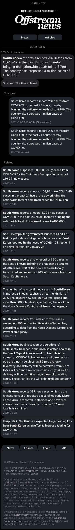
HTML (43, 470)
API (64, 448)
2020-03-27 (10, 434)
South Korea (12, 58)
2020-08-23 (10, 412)
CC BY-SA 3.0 (33, 467)
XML (63, 470)
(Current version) (20, 151)
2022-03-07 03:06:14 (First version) (31, 122)
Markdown (32, 470)
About (46, 448)
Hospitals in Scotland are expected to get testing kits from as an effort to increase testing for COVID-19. (37, 425)
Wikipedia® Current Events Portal (23, 482)
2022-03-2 (9, 182)
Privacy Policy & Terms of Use (37, 514)
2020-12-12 (9, 280)
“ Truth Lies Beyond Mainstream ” (37, 11)
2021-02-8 (9, 251)
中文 (43, 3)
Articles (50, 37)
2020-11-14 (9, 336)
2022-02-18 (10, 204)
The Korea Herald (26, 83)
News (25, 37)
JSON (51, 470)
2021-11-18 (9, 225)
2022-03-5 (37, 46)
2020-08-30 (10, 383)
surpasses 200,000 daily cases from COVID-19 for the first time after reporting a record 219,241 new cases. (35, 174)
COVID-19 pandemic (12, 52)
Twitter (33, 473)
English (34, 3)
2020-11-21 (9, 310)
